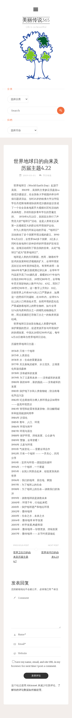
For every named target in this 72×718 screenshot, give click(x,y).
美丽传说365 (36, 20)
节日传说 (47, 175)
